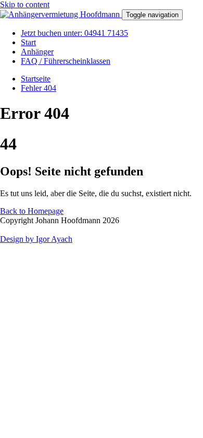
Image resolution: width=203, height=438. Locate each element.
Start (28, 42)
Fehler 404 (38, 88)
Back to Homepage (32, 211)
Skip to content (24, 4)
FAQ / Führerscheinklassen (65, 61)
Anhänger (37, 51)
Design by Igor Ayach (36, 239)
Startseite (35, 78)
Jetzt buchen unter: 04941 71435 (74, 33)
